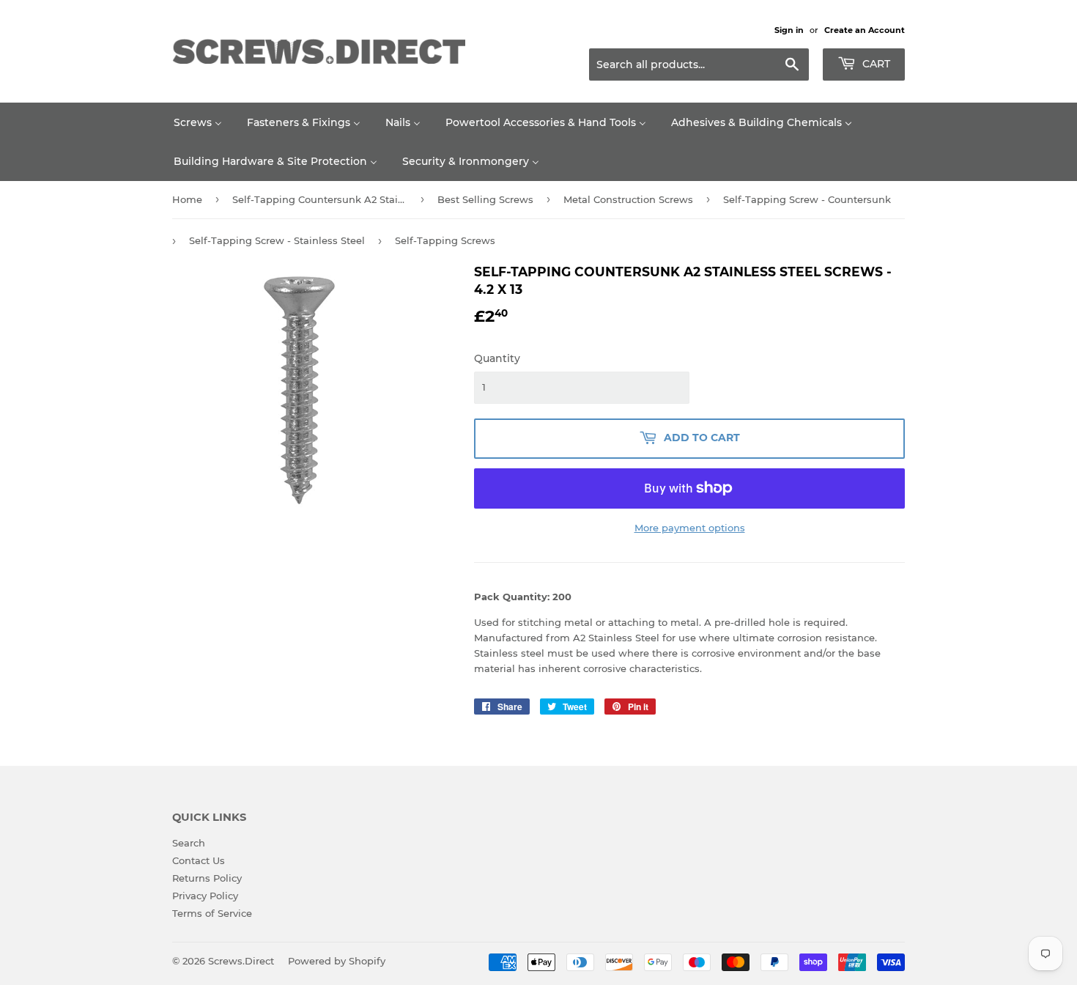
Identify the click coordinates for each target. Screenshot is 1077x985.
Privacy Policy (205, 895)
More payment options (689, 528)
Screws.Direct (241, 961)
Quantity (497, 358)
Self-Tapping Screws (445, 240)
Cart (874, 63)
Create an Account (864, 30)
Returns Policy (207, 878)
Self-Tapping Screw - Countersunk (807, 199)
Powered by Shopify (336, 961)
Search (188, 843)
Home (187, 199)
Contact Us (198, 860)
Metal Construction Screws (628, 199)
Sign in (789, 30)
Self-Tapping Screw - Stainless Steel (277, 240)
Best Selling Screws (485, 199)
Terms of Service (212, 913)
